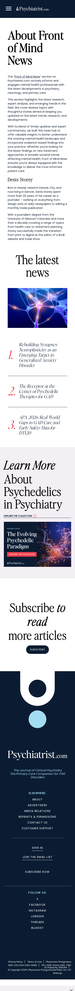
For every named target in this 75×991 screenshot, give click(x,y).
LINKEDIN (37, 916)
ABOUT (37, 799)
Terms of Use (34, 961)
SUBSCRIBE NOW (37, 872)
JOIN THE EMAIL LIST (37, 857)
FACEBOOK (37, 905)
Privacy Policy (15, 961)
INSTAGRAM (37, 910)
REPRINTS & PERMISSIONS (37, 817)
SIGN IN (37, 848)
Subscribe (37, 649)
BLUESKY (37, 928)
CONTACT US (38, 822)
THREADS (37, 922)
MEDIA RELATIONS (37, 811)
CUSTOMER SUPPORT (37, 828)
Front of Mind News (27, 77)
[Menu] (9, 9)
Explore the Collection (18, 516)
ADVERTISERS (37, 805)
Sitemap (57, 973)
